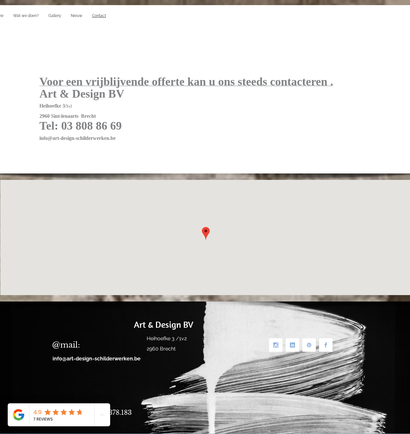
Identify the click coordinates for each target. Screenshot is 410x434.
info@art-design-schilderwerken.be (77, 138)
